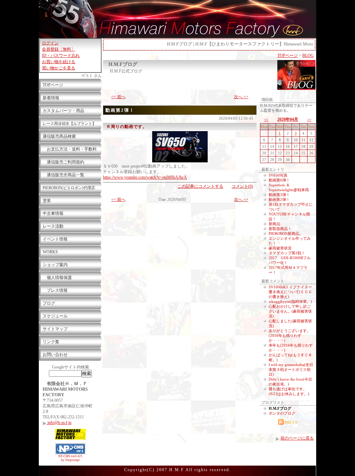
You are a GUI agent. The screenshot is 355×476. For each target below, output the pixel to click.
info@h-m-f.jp (58, 422)
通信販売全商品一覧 (63, 174)
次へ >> (241, 96)
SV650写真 (278, 175)
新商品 (274, 224)
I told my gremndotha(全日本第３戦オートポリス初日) (291, 369)
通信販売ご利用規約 (63, 162)
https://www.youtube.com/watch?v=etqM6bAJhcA (145, 177)
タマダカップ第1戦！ (287, 253)
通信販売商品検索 (59, 136)
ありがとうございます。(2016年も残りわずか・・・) (290, 335)
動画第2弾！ (120, 110)
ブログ (49, 303)
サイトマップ (55, 328)
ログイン (50, 43)
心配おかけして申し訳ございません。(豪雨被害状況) (290, 311)
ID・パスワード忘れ (61, 55)
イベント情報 (55, 239)
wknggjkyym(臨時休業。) (290, 301)
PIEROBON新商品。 (286, 233)
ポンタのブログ (282, 413)
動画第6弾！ (279, 180)
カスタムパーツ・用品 (63, 110)
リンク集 (51, 341)
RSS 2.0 (290, 422)
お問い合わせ (55, 354)
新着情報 (51, 97)
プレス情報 (55, 290)
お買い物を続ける (58, 61)
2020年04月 (287, 119)
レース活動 (53, 226)
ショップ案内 (55, 264)
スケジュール (55, 316)
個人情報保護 (57, 277)
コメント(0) (242, 186)
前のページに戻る (297, 438)
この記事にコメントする (200, 186)
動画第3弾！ (279, 195)
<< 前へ (118, 96)
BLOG (308, 55)
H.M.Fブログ (123, 64)
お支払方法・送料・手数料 (70, 149)
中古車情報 (53, 213)
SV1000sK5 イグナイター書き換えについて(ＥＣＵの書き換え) (290, 292)
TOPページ (53, 85)
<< (266, 119)
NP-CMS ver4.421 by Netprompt (70, 458)
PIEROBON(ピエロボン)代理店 (69, 188)
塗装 (47, 200)
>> (309, 119)
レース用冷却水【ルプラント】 (69, 123)
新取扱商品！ (280, 229)
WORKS (50, 251)
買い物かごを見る (58, 68)
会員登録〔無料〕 (58, 49)
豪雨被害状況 (280, 248)
